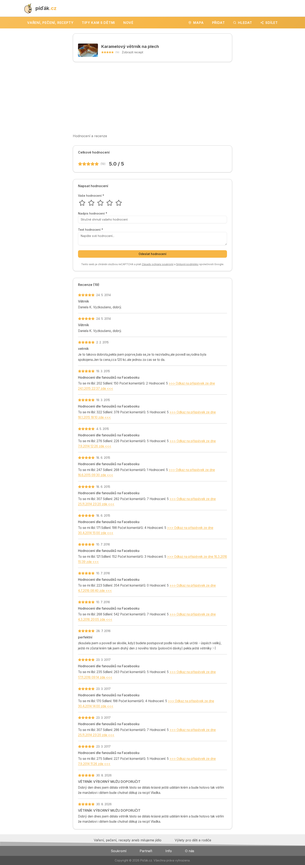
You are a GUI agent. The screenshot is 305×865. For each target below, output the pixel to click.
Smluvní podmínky (187, 264)
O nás (189, 851)
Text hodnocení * (90, 229)
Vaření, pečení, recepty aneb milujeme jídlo (127, 840)
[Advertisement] (152, 98)
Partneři (146, 851)
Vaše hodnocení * (91, 195)
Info (168, 851)
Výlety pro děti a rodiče (193, 840)
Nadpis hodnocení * (92, 213)
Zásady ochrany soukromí (157, 264)
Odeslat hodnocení (152, 254)
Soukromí (118, 851)
